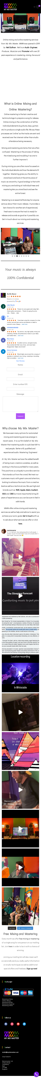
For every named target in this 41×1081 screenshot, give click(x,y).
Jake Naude (11, 305)
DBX (11, 493)
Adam (28, 490)
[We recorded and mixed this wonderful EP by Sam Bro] (20, 712)
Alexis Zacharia (12, 350)
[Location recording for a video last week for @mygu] (20, 673)
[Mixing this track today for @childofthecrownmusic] (20, 829)
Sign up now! (32, 968)
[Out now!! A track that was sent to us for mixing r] (20, 751)
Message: (20, 394)
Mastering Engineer (8, 1004)
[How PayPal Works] (18, 992)
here (20, 523)
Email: (20, 374)
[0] (38, 7)
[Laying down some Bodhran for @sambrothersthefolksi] (20, 906)
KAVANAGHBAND (12, 327)
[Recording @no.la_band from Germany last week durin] (20, 557)
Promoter (25, 51)
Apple (22, 490)
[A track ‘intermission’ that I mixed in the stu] (20, 596)
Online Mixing (6, 1001)
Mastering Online (7, 999)
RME (18, 490)
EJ (8, 316)
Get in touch (28, 516)
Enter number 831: (20, 384)
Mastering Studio (7, 1002)
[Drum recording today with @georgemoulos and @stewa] (20, 867)
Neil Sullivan (11, 47)
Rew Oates (10, 339)
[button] (37, 231)
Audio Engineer (31, 47)
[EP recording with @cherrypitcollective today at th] (20, 790)
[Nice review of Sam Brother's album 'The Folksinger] (20, 635)
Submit (20, 416)
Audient (34, 490)
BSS (4, 493)
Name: (20, 364)
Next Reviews (20, 361)
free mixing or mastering (29, 938)
